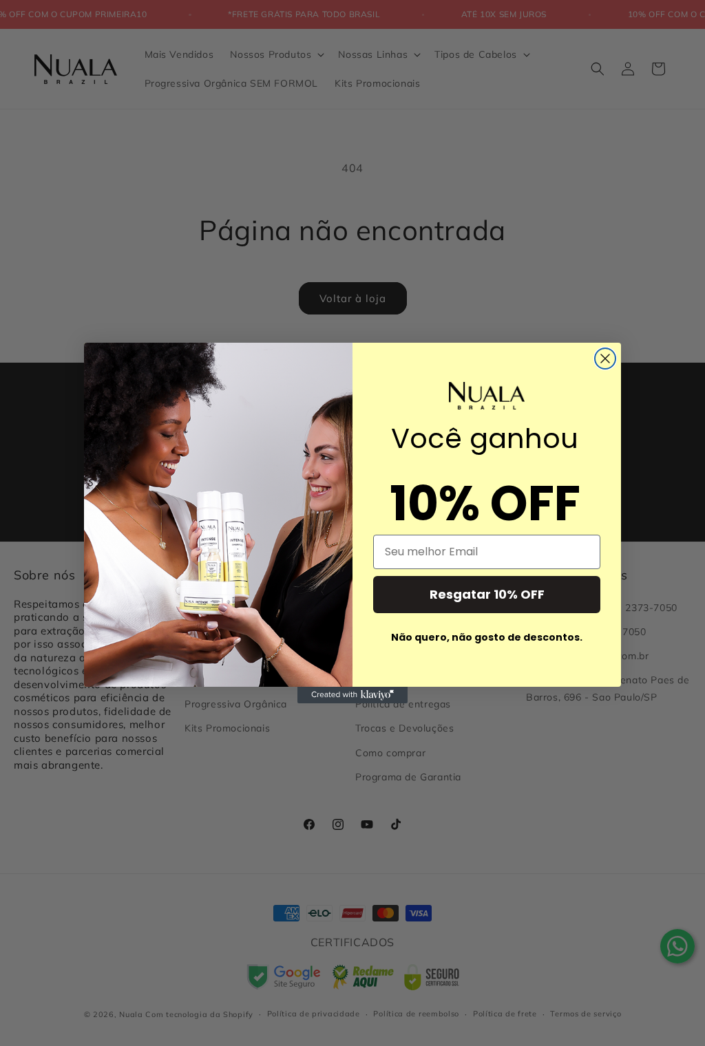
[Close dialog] (605, 358)
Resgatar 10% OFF (487, 594)
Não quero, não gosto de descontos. (486, 637)
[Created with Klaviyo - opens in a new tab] (352, 695)
